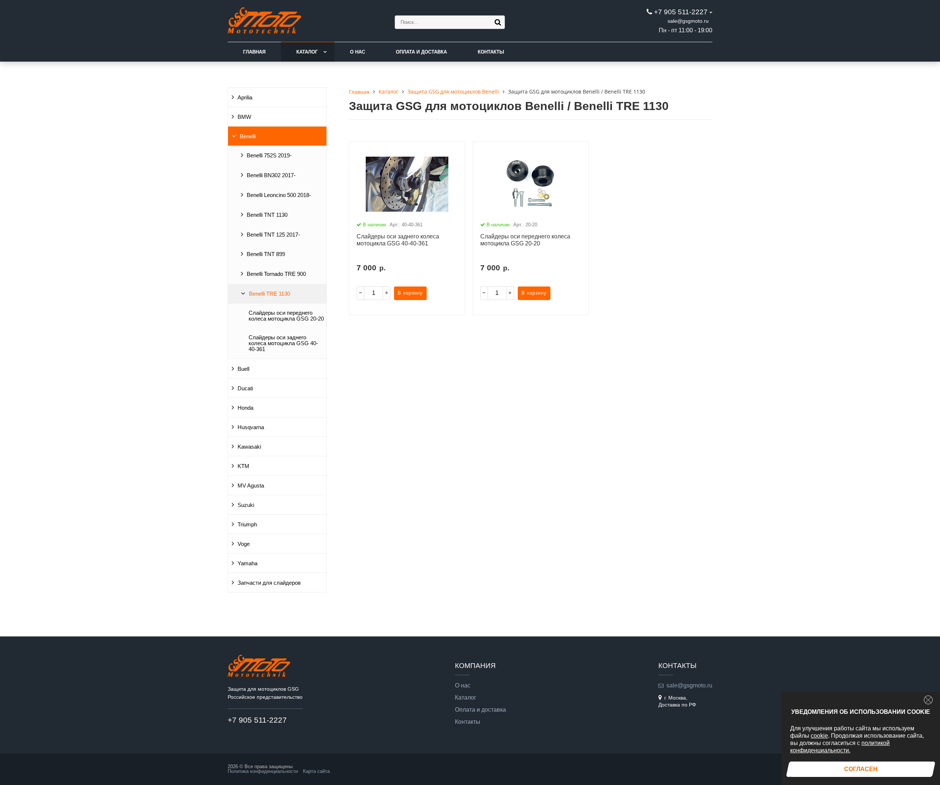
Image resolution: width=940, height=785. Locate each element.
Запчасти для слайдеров (269, 583)
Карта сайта (316, 771)
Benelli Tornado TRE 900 (276, 274)
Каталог (307, 52)
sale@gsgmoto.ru (688, 21)
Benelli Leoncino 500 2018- (279, 195)
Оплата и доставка (421, 52)
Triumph (247, 524)
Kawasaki (249, 447)
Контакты (491, 52)
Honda (245, 408)
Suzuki (246, 505)
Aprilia (245, 98)
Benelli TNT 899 (266, 254)
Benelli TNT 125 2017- (273, 235)
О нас (357, 52)
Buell (243, 369)
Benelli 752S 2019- (269, 155)
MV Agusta (251, 486)
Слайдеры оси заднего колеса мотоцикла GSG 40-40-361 (283, 344)
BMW (244, 117)
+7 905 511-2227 (681, 12)
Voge (244, 544)
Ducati (245, 388)
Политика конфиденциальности (263, 771)
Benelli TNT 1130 (267, 215)
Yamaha (247, 563)
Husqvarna (251, 427)
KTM (243, 466)
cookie (819, 736)
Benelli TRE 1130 (269, 294)
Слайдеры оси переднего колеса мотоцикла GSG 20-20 (286, 316)
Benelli (248, 136)
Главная (254, 52)
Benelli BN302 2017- (271, 175)
